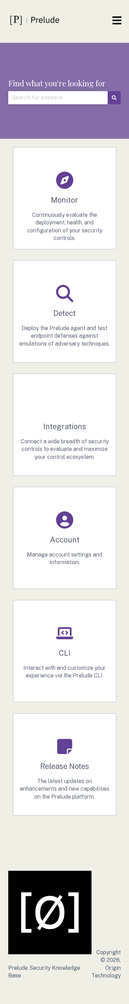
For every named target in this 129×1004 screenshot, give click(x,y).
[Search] (114, 97)
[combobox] (58, 97)
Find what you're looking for (57, 83)
